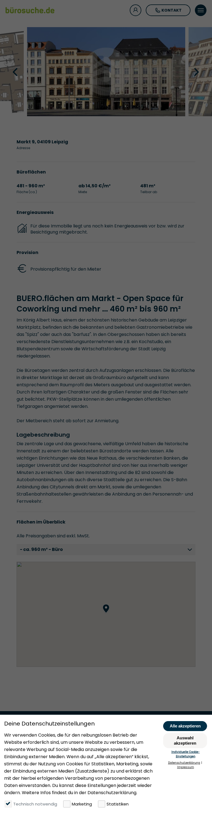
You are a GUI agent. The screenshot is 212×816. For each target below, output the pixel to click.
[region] (106, 614)
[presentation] (16, 71)
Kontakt (171, 10)
